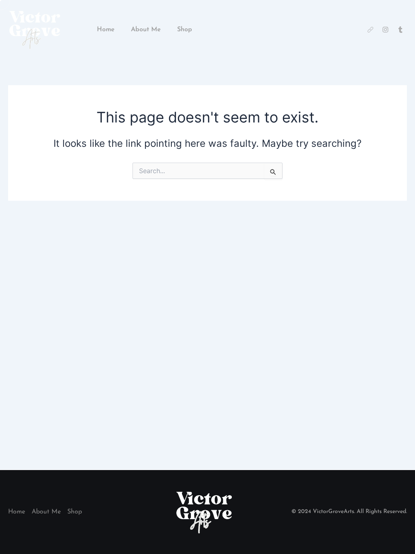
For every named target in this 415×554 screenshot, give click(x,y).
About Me (146, 29)
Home (106, 29)
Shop (184, 29)
